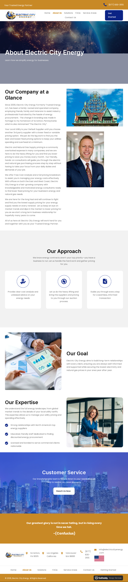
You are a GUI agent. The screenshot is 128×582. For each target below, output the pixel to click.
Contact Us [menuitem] (88, 569)
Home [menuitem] (13, 569)
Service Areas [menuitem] (70, 569)
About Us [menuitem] (26, 569)
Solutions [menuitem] (42, 569)
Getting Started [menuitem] (108, 569)
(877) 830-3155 (116, 4)
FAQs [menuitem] (55, 569)
